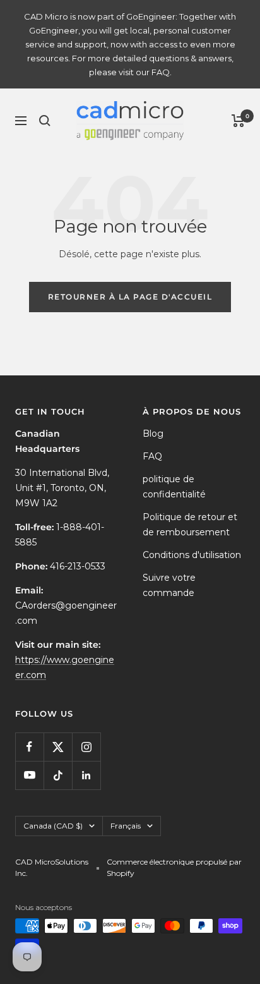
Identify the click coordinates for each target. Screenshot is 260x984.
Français (125, 825)
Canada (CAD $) (53, 825)
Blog (153, 433)
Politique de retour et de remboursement (190, 524)
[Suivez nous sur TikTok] (58, 775)
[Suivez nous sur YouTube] (29, 775)
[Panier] (238, 120)
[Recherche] (44, 120)
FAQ (152, 456)
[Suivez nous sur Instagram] (86, 746)
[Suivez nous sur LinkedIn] (86, 775)
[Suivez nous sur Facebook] (29, 746)
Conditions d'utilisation (192, 555)
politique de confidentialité (174, 486)
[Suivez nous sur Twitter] (58, 746)
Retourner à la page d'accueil (130, 296)
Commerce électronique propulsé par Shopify (174, 867)
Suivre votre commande (169, 585)
